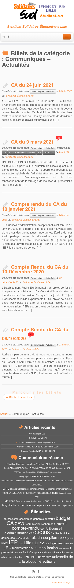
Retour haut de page (60, 582)
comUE (45, 528)
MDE (34, 548)
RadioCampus (30, 552)
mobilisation (48, 547)
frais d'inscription (43, 537)
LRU (7, 547)
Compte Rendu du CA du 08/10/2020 (38, 450)
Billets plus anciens (19, 397)
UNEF (33, 557)
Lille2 (39, 542)
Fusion (62, 538)
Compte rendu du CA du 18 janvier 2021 (34, 206)
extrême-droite (22, 538)
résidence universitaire (52, 552)
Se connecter (58, 576)
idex (4, 542)
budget (63, 518)
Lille (21, 543)
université (44, 557)
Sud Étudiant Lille (18, 576)
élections (47, 561)
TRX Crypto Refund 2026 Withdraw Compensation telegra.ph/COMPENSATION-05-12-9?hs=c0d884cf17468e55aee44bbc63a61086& (31, 476)
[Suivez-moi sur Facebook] (9, 37)
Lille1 (29, 542)
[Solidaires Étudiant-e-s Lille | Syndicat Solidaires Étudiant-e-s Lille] (37, 11)
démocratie (8, 538)
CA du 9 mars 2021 (32, 141)
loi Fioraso (68, 543)
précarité (7, 552)
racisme (18, 552)
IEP (39, 152)
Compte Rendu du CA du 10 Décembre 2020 (35, 269)
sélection (18, 557)
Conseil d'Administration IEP (22, 152)
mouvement (65, 548)
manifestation (21, 548)
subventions (7, 557)
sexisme (69, 552)
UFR (26, 557)
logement (56, 543)
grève (70, 538)
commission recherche (40, 524)
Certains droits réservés (39, 576)
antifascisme (11, 519)
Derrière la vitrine (60, 533)
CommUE (61, 524)
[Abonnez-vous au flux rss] (4, 37)
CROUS (42, 532)
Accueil (4, 414)
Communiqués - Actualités (42, 91)
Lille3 (47, 543)
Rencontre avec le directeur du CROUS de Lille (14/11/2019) (44, 501)
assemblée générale (31, 519)
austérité (50, 519)
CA (4, 152)
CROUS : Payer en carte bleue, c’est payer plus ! (50, 505)
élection (32, 561)
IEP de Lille (49, 152)
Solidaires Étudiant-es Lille (20, 95)
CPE (31, 533)
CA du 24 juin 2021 (32, 84)
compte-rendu (26, 528)
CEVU (20, 523)
